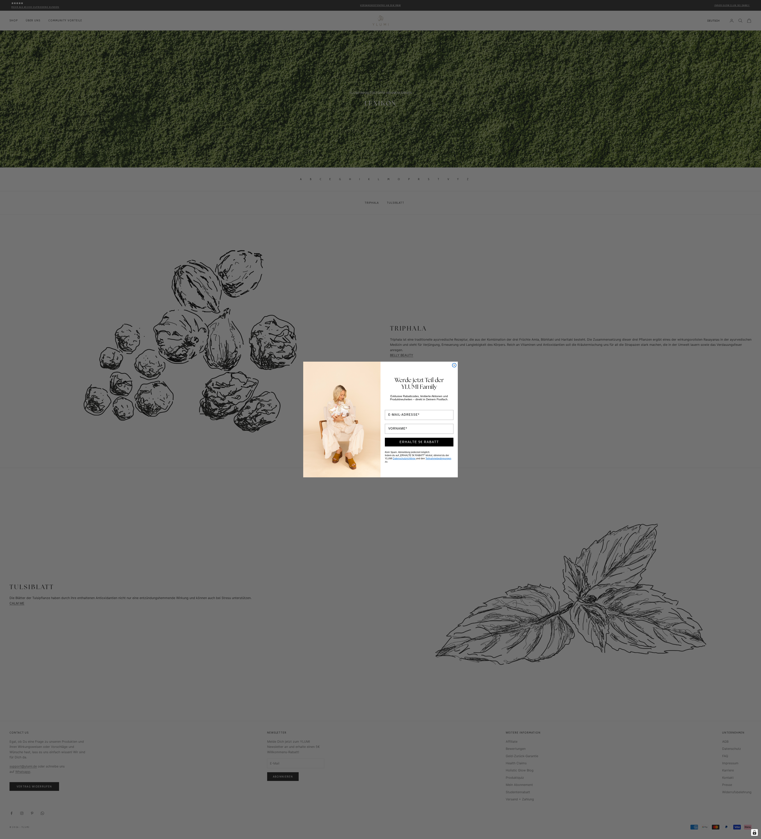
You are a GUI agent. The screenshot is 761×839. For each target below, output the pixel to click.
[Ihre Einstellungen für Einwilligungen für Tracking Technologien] (754, 832)
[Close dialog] (454, 365)
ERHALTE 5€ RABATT (419, 442)
